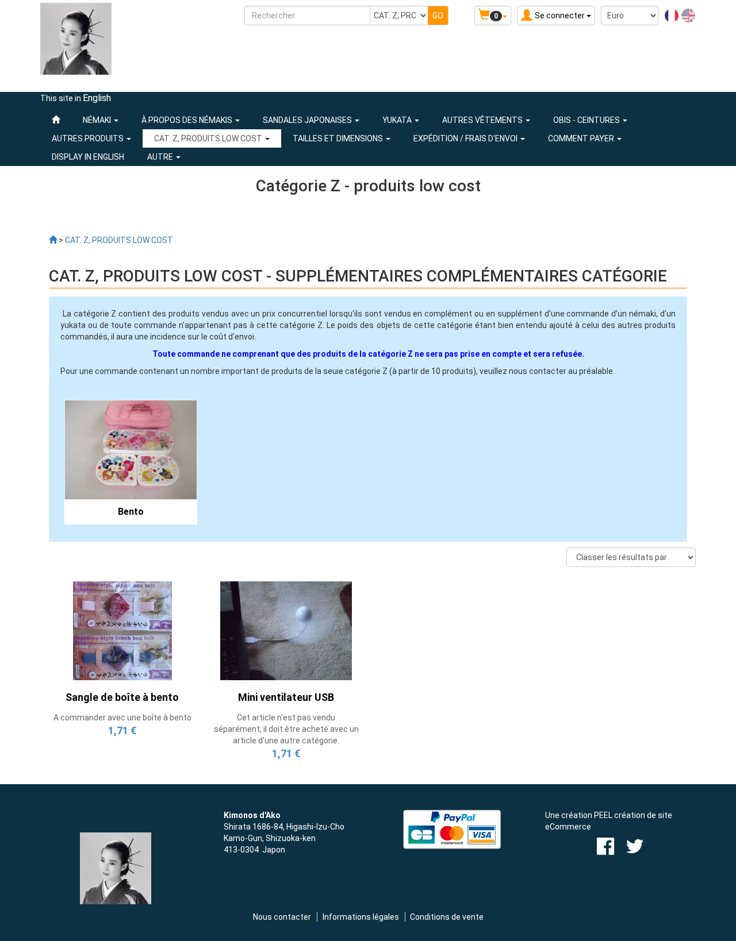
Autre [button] (161, 156)
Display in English (88, 156)
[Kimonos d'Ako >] (53, 240)
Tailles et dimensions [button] (339, 138)
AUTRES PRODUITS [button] (88, 138)
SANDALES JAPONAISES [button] (308, 120)
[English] (688, 15)
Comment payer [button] (582, 138)
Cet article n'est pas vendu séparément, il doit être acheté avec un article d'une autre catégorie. (286, 729)
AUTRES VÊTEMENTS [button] (483, 120)
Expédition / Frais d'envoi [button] (466, 138)
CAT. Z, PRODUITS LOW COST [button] (209, 138)
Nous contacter (282, 916)
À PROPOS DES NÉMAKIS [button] (187, 120)
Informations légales (361, 916)
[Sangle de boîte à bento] (122, 630)
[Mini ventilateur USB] (286, 630)
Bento (131, 511)
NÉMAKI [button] (98, 120)
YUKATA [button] (397, 120)
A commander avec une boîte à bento (122, 717)
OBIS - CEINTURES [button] (587, 120)
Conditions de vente (447, 916)
